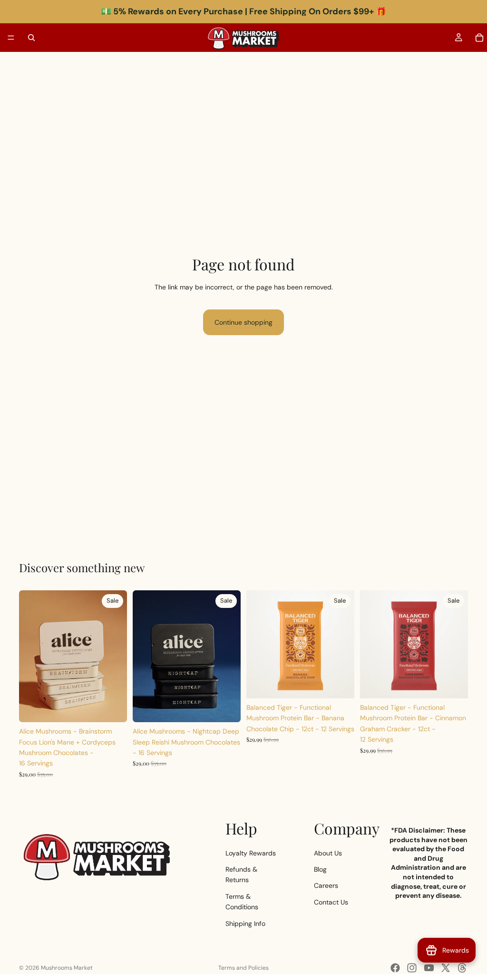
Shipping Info (245, 923)
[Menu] (11, 38)
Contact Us (331, 902)
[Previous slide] (29, 656)
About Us (328, 853)
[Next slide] (116, 656)
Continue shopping (243, 322)
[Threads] (462, 968)
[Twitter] (445, 968)
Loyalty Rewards (250, 853)
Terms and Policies (243, 968)
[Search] (31, 37)
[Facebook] (395, 968)
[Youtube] (429, 968)
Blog (320, 869)
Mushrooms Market (67, 968)
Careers (326, 886)
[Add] (112, 707)
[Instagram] (412, 968)
